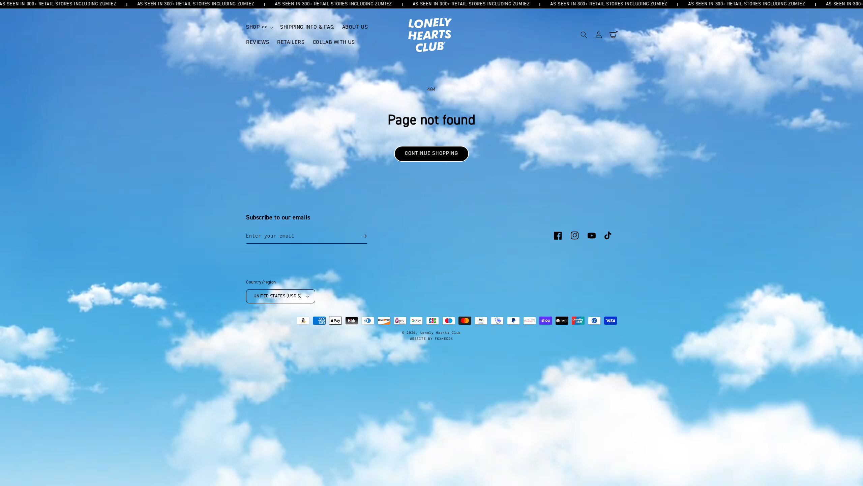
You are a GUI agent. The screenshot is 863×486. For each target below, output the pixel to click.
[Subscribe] (364, 236)
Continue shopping (431, 153)
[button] (259, 27)
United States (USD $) (277, 296)
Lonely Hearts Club (440, 332)
